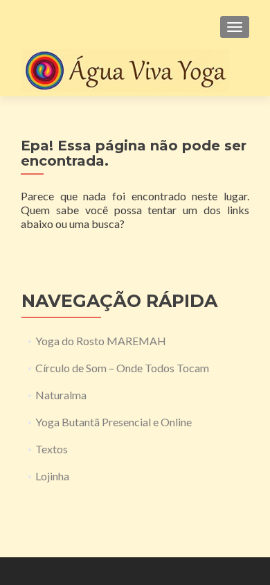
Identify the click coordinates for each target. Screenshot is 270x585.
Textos (51, 448)
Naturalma (61, 394)
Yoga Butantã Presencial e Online (113, 421)
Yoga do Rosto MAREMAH (100, 340)
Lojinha (52, 475)
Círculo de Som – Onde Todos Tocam (122, 367)
